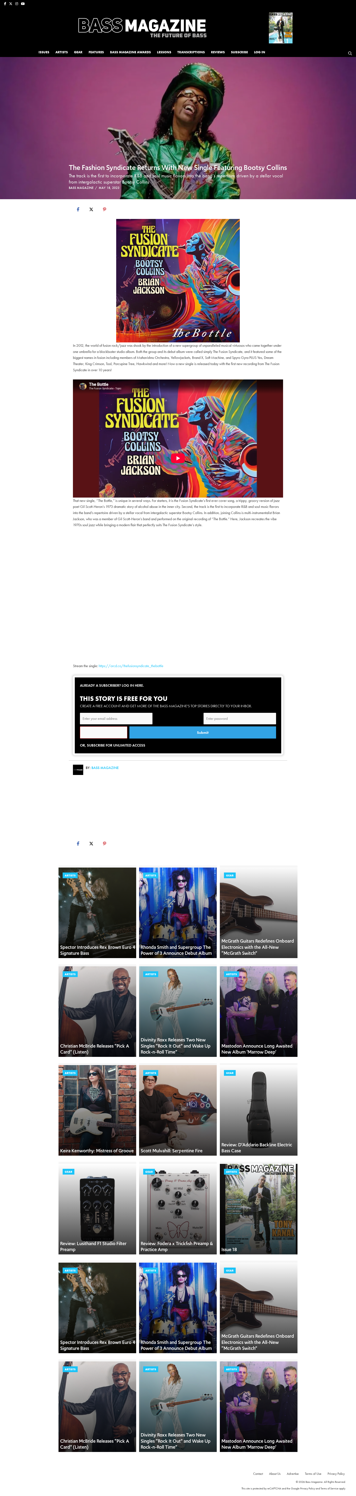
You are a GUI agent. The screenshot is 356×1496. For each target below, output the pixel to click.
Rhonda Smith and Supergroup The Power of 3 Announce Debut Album (176, 950)
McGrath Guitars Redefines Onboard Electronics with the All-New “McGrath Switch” (257, 947)
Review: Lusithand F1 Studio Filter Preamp (93, 1246)
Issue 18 (229, 1249)
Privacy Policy (307, 1488)
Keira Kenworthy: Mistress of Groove (97, 1150)
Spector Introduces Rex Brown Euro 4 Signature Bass (97, 950)
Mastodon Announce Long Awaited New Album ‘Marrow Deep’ (257, 1049)
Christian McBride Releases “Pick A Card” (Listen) (94, 1049)
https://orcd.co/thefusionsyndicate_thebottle (131, 665)
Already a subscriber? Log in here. (112, 685)
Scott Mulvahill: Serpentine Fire (172, 1150)
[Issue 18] (281, 27)
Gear (230, 875)
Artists (70, 875)
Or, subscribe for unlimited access (112, 745)
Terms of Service (329, 1488)
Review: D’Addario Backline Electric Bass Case (256, 1147)
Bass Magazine (81, 188)
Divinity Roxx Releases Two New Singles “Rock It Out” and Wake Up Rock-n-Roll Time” (176, 1045)
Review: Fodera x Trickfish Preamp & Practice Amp (177, 1246)
